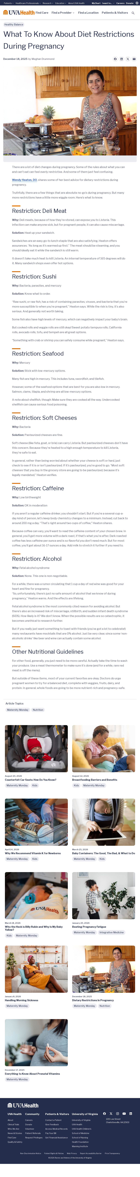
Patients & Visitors (115, 12)
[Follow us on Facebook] (104, 1113)
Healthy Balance (13, 24)
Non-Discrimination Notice (30, 1153)
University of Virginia (81, 1120)
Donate (129, 3)
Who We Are (13, 1129)
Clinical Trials (13, 1124)
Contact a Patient (53, 1120)
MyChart (96, 3)
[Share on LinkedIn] (121, 59)
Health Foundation (80, 1142)
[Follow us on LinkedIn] (130, 1113)
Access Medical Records (56, 1129)
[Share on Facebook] (115, 59)
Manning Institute (80, 1146)
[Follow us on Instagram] (117, 1113)
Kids (34, 785)
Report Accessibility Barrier (91, 1153)
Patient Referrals (33, 1133)
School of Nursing (80, 1137)
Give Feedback (52, 1124)
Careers (120, 3)
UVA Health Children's (81, 1129)
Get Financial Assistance (56, 1137)
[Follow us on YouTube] (124, 1113)
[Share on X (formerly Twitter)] (127, 59)
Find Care (42, 12)
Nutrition (38, 709)
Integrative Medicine (112, 932)
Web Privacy (72, 1153)
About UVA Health (76, 3)
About (10, 1120)
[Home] (18, 12)
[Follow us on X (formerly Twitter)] (111, 1113)
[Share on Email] (134, 59)
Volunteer (29, 1129)
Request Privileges (34, 1137)
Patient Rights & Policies (54, 1153)
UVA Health (77, 1124)
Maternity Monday (17, 709)
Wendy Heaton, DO (24, 180)
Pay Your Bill (50, 1133)
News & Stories (15, 1133)
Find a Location (88, 12)
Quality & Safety (15, 1142)
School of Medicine (80, 1133)
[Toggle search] (133, 13)
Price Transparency (112, 1153)
